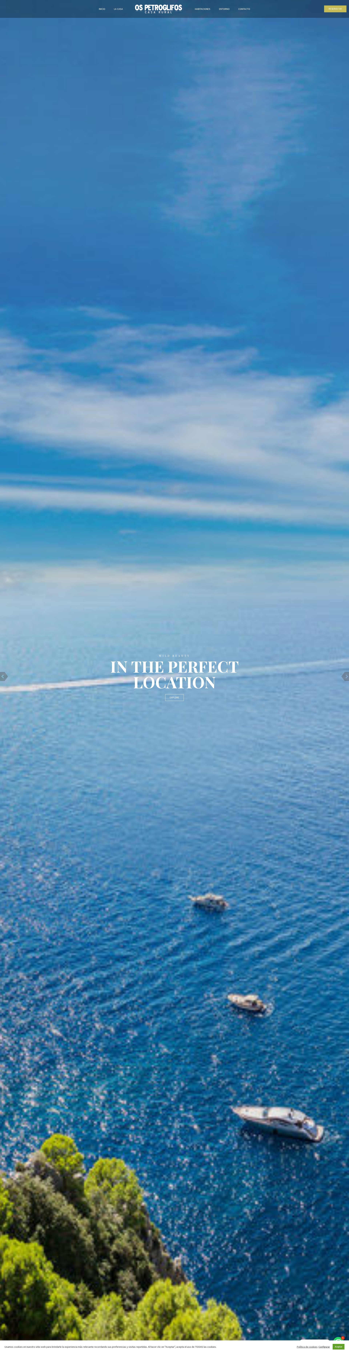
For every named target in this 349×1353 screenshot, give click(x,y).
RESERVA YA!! (335, 8)
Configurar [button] (324, 1346)
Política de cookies (307, 1346)
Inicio (102, 9)
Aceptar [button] (338, 1346)
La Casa (118, 9)
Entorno (224, 9)
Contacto (244, 9)
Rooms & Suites (174, 697)
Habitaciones (202, 9)
